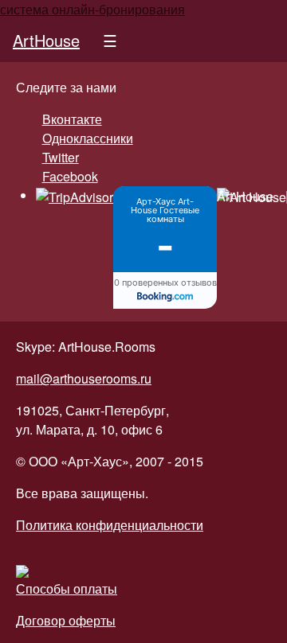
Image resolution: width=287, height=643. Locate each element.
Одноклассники (87, 138)
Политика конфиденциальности (109, 525)
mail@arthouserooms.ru (83, 378)
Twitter (60, 157)
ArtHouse (46, 40)
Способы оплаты (66, 588)
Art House (245, 196)
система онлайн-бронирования (92, 9)
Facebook (70, 176)
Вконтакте (72, 119)
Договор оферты (66, 620)
